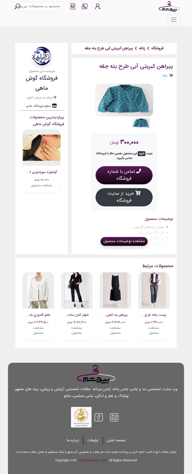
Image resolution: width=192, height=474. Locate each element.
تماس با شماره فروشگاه (121, 175)
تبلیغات (93, 440)
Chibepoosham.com (92, 460)
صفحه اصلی (116, 440)
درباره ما (73, 440)
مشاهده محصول (41, 185)
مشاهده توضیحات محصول (124, 241)
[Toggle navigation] (173, 19)
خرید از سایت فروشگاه (121, 197)
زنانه (164, 75)
